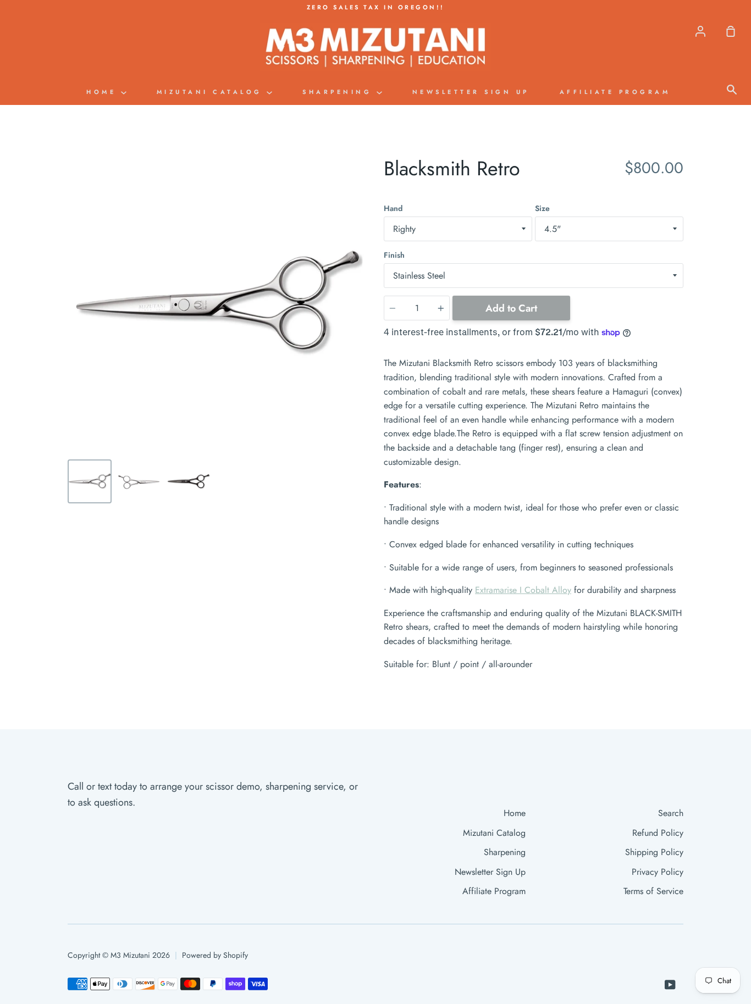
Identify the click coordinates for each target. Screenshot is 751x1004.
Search (670, 813)
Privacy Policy (657, 872)
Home (103, 91)
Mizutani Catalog (212, 91)
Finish (394, 254)
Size (542, 208)
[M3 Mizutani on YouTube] (670, 984)
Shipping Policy (654, 852)
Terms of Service (653, 891)
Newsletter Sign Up (470, 91)
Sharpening (339, 91)
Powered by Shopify (215, 955)
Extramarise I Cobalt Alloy (523, 590)
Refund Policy (657, 833)
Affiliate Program (615, 91)
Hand (393, 208)
